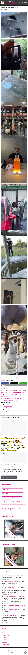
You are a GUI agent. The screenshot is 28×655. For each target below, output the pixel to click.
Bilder (4, 388)
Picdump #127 (8, 404)
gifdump (3, 392)
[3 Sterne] (3, 380)
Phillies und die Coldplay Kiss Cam (12, 398)
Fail (19, 390)
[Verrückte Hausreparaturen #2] (14, 556)
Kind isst (11, 587)
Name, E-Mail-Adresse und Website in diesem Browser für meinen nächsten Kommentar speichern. (13, 471)
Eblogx (4, 633)
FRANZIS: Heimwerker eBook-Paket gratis (13, 501)
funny (21, 390)
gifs (7, 392)
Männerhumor (18, 575)
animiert (11, 390)
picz (10, 394)
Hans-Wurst (5, 635)
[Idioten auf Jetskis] (14, 529)
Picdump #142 (8, 406)
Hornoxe (4, 639)
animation (5, 390)
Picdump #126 (8, 409)
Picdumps (4, 642)
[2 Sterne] (2, 380)
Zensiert (4, 637)
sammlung (14, 394)
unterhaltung (4, 396)
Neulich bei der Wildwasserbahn (15, 596)
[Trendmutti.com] (8, 2)
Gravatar (6, 464)
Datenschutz (11, 650)
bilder (15, 390)
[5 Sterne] (5, 380)
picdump (18, 392)
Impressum (17, 650)
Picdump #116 (8, 411)
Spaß (19, 394)
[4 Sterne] (4, 380)
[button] (19, 2)
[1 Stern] (1, 380)
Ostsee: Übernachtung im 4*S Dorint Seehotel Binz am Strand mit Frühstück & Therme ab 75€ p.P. (13, 497)
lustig (14, 392)
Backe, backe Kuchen (12, 581)
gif (24, 390)
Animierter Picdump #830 (16, 605)
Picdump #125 (8, 407)
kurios (10, 392)
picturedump (4, 394)
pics (23, 392)
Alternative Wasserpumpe (10, 400)
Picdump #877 (12, 609)
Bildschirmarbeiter (7, 644)
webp (10, 396)
